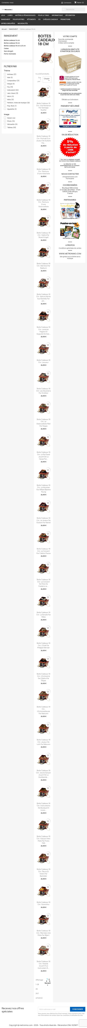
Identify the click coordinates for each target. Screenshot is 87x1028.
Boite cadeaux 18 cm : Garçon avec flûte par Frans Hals (43, 839)
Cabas (6, 48)
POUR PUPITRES (18, 19)
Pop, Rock (12, 106)
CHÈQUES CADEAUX (50, 19)
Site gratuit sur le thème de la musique (70, 257)
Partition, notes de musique (18, 103)
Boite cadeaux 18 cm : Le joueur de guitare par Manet (43, 520)
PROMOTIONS (65, 19)
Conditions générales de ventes (70, 248)
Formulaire (70, 178)
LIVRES (10, 15)
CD (39, 19)
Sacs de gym (8, 51)
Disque (11, 84)
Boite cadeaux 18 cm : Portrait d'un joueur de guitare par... (43, 139)
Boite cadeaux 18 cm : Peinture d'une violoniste (43, 171)
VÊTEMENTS (31, 19)
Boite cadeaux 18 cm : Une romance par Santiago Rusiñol (43, 106)
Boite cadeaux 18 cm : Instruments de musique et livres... (43, 806)
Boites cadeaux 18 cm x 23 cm (15, 46)
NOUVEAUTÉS (23, 23)
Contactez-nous (7, 3)
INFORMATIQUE (57, 15)
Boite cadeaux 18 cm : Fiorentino (43, 903)
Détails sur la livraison (70, 99)
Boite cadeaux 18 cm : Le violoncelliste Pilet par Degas (43, 422)
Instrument (13, 90)
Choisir (47, 80)
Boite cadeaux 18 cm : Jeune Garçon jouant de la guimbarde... (43, 773)
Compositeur (13, 81)
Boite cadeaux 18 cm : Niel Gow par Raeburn (43, 265)
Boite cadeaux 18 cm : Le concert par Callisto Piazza (43, 551)
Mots (10, 99)
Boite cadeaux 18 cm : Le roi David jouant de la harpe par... (43, 455)
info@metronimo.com (70, 177)
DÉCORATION (70, 15)
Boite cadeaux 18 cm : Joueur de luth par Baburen (43, 742)
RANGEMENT (5, 19)
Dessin (11, 118)
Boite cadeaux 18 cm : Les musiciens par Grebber (43, 391)
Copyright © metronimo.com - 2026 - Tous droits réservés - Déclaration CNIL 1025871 (43, 1025)
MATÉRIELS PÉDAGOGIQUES (25, 15)
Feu (10, 87)
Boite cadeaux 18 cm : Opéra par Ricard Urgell (43, 235)
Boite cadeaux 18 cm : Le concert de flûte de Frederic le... (43, 582)
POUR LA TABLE (43, 15)
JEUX (3, 15)
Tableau (11, 127)
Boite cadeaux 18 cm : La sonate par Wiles (43, 614)
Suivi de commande (65, 39)
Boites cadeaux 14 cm (12, 40)
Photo (11, 121)
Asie (10, 77)
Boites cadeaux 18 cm (12, 43)
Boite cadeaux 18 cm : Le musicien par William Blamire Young (43, 488)
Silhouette (12, 124)
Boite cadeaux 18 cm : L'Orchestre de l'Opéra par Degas (43, 677)
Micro (10, 96)
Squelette (12, 109)
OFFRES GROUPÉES (8, 23)
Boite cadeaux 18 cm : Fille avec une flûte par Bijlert (43, 933)
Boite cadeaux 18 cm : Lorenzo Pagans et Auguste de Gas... (44, 330)
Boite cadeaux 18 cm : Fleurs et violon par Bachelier (43, 872)
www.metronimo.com (70, 253)
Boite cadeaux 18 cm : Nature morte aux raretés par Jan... (43, 297)
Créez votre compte (66, 43)
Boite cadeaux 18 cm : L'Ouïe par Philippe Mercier (43, 645)
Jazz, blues (12, 93)
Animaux (11, 74)
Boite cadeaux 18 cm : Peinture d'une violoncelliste (43, 203)
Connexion (62, 41)
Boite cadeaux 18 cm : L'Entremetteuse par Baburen (43, 710)
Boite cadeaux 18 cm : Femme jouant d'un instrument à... (43, 964)
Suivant (48, 984)
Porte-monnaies (10, 54)
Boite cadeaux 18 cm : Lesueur (43, 361)
